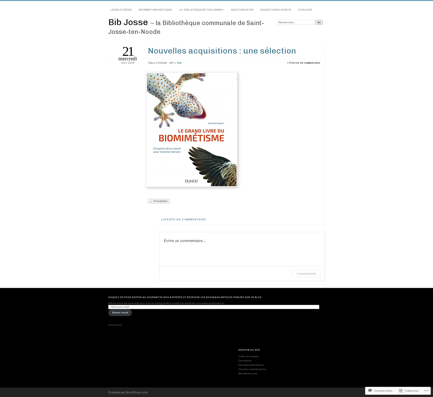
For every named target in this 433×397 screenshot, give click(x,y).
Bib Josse (129, 22)
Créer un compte (248, 356)
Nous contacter (242, 9)
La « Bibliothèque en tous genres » (201, 9)
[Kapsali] (233, 129)
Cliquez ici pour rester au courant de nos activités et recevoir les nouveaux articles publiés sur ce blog (185, 297)
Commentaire (306, 273)
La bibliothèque (121, 9)
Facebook (115, 325)
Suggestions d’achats (275, 9)
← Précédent (158, 201)
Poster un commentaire (304, 62)
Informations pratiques (155, 9)
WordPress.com (247, 373)
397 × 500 (175, 62)
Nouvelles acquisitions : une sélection (222, 51)
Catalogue (305, 9)
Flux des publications (251, 365)
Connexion (245, 360)
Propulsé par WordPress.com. (128, 392)
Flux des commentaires (252, 369)
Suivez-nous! (120, 312)
